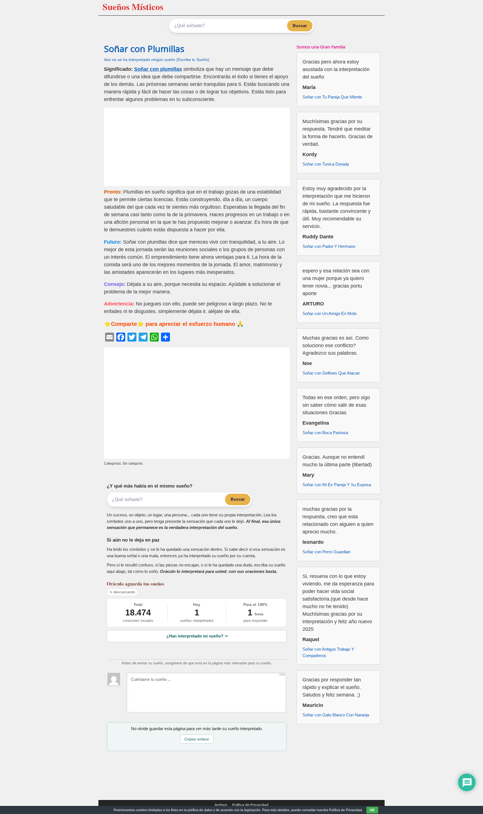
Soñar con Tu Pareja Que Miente (332, 97)
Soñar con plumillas (158, 69)
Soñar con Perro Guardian (326, 551)
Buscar (300, 25)
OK (372, 810)
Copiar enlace (196, 739)
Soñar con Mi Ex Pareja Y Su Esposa (336, 484)
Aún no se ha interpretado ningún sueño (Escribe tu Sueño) (156, 60)
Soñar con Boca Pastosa (325, 432)
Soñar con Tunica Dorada (325, 164)
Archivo (221, 804)
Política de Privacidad (250, 804)
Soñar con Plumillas (144, 49)
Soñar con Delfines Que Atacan (331, 373)
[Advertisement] (197, 147)
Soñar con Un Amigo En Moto (329, 313)
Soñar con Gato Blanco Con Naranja (335, 714)
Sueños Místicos (133, 6)
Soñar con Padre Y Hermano (328, 246)
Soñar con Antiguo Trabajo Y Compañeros (328, 652)
